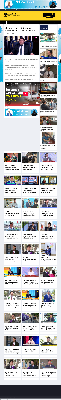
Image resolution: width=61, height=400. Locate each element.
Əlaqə (17, 9)
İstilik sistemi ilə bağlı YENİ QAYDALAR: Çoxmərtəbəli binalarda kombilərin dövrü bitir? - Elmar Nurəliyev (48, 307)
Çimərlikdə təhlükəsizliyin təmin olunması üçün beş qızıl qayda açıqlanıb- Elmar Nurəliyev (48, 238)
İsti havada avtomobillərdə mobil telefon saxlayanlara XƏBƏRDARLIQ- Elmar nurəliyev (29, 261)
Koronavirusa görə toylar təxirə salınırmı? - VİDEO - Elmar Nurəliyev (48, 45)
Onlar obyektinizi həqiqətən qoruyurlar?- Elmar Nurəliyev (30, 167)
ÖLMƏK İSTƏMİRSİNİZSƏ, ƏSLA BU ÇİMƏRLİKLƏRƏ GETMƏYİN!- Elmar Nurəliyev (12, 215)
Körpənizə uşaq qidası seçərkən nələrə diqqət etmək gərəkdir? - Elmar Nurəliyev (47, 147)
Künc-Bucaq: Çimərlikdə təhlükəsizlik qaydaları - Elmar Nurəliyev (48, 190)
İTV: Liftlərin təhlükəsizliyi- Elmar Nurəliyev (47, 351)
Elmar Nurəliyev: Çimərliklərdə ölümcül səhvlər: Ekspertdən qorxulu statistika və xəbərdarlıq (29, 238)
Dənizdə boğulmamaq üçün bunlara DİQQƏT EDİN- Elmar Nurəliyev (11, 282)
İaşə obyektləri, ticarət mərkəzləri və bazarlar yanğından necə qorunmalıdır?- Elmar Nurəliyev (48, 63)
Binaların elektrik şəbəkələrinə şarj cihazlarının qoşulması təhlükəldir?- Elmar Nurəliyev (29, 375)
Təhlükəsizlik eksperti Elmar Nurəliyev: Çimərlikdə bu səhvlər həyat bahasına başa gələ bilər (29, 192)
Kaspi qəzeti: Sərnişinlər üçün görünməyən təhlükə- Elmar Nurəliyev (12, 351)
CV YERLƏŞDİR (50, 15)
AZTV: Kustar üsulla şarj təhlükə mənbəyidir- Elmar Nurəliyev (48, 374)
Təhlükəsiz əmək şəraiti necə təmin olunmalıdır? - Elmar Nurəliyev (30, 305)
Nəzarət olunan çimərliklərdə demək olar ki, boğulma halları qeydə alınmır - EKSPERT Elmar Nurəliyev (48, 261)
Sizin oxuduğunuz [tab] (44, 27)
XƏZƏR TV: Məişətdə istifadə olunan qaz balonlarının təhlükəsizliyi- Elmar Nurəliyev (47, 284)
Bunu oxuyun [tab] (53, 27)
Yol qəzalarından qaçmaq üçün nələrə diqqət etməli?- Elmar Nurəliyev (47, 129)
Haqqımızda (10, 9)
